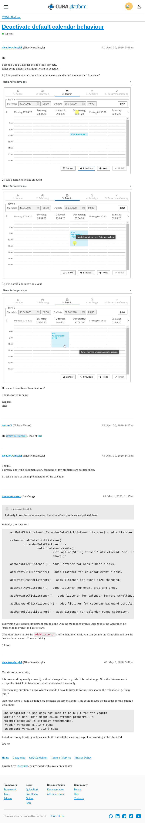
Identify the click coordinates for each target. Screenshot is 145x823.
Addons (8, 798)
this (40, 435)
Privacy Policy (83, 757)
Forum (77, 789)
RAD (28, 803)
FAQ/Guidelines (38, 757)
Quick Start (32, 789)
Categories (19, 757)
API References (55, 794)
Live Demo (32, 794)
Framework (10, 789)
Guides (29, 798)
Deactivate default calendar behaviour (53, 27)
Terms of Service (61, 757)
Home (5, 757)
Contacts (79, 798)
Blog (76, 794)
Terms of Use (58, 816)
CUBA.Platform (11, 17)
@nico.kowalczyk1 (16, 435)
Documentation (55, 789)
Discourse (22, 765)
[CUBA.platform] (6, 7)
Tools (6, 794)
